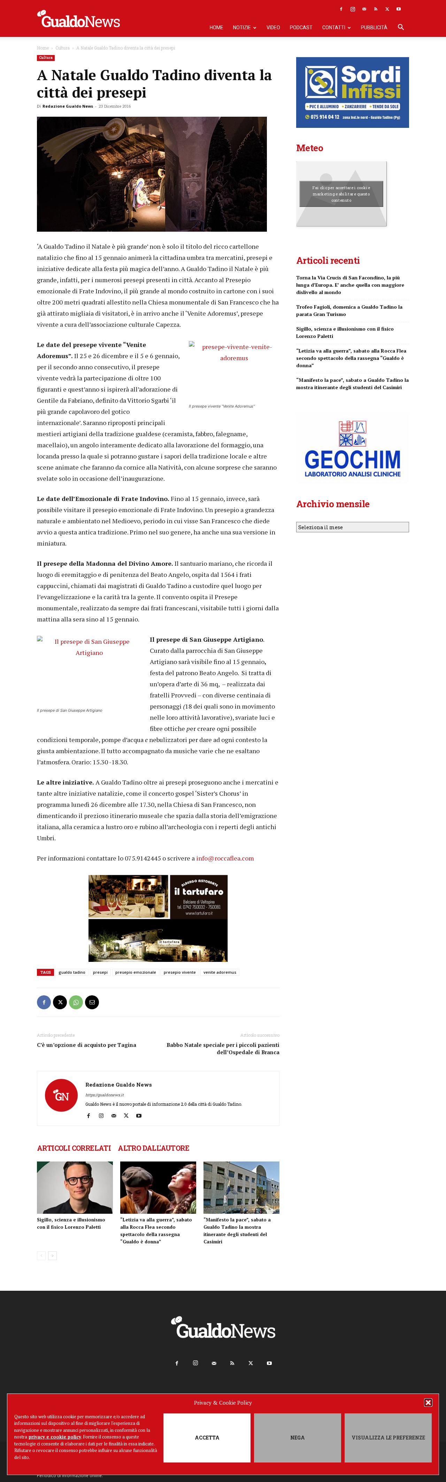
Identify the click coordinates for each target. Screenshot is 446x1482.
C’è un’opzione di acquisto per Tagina (86, 1044)
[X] (387, 9)
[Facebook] (341, 9)
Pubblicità (374, 27)
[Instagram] (352, 9)
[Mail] (364, 9)
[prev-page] (41, 1255)
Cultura (62, 48)
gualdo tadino (72, 972)
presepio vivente (180, 972)
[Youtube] (398, 9)
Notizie (242, 27)
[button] (428, 1402)
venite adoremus (219, 972)
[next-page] (52, 1255)
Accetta (207, 1437)
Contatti (333, 27)
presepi (100, 972)
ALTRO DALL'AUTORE (153, 1147)
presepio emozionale (135, 972)
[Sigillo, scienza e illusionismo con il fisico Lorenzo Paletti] (75, 1187)
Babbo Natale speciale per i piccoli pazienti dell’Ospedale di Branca (223, 1048)
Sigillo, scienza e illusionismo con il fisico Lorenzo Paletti (345, 332)
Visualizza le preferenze (388, 1437)
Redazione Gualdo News (68, 106)
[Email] (92, 1002)
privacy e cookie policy (55, 1437)
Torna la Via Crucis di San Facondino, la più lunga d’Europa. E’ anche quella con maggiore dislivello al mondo (350, 284)
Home (216, 27)
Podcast (301, 27)
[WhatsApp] (76, 1002)
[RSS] (375, 9)
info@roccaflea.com (225, 858)
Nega (297, 1437)
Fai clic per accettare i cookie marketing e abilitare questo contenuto (341, 194)
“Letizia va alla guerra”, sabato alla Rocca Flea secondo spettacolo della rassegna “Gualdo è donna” (351, 358)
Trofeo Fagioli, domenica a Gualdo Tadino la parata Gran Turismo (349, 310)
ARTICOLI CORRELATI (74, 1147)
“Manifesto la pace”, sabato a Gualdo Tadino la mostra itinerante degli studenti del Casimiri (352, 384)
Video (273, 27)
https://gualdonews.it (104, 1094)
